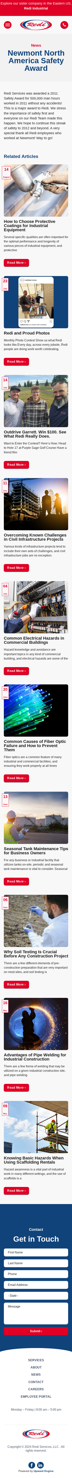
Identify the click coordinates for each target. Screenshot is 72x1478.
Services (36, 1360)
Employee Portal (36, 1396)
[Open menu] (8, 25)
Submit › (36, 1331)
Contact (36, 1382)
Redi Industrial (36, 8)
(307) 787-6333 (64, 25)
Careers (36, 1389)
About (36, 1367)
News (36, 1374)
